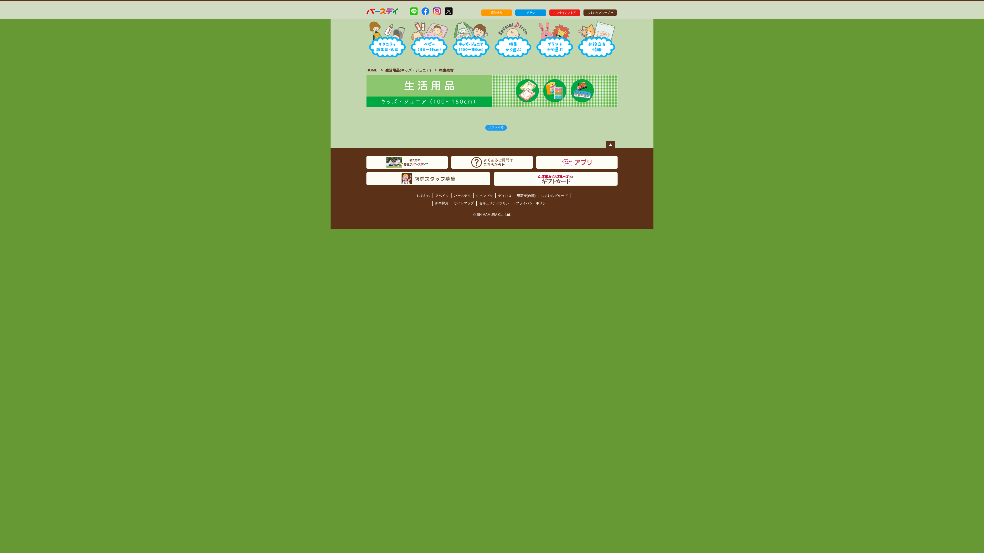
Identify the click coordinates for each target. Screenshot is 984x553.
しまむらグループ (554, 196)
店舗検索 (496, 12)
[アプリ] (577, 162)
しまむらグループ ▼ (600, 12)
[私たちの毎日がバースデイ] (407, 162)
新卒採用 (441, 203)
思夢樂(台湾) (526, 196)
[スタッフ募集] (428, 178)
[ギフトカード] (556, 179)
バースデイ (462, 196)
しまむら (423, 196)
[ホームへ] (382, 11)
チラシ (531, 12)
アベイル (442, 196)
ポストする (496, 127)
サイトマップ (464, 203)
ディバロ (504, 196)
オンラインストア (565, 12)
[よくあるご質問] (491, 162)
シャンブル (484, 196)
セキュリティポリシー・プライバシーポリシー (514, 203)
